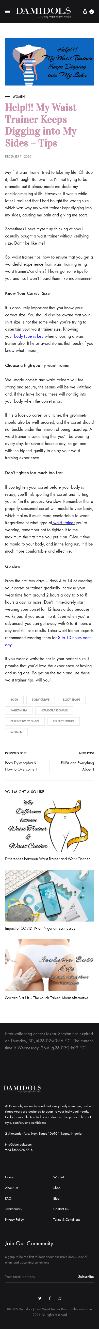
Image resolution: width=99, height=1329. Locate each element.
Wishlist (58, 1177)
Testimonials (13, 1209)
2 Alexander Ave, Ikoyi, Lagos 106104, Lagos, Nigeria (43, 1133)
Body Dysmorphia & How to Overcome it (21, 766)
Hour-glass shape (54, 710)
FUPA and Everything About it (77, 766)
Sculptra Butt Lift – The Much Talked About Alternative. (47, 997)
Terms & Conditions (66, 1219)
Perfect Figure (63, 721)
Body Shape (71, 700)
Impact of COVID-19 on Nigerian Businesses (40, 928)
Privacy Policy (14, 1219)
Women (19, 96)
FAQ (8, 1198)
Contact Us (61, 1209)
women (16, 732)
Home (9, 1177)
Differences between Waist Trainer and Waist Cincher (47, 858)
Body (14, 700)
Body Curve (41, 700)
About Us (11, 1188)
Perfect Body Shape (24, 721)
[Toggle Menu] (7, 11)
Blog (56, 1198)
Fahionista (18, 710)
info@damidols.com (18, 1144)
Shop (56, 1188)
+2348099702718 (19, 1150)
